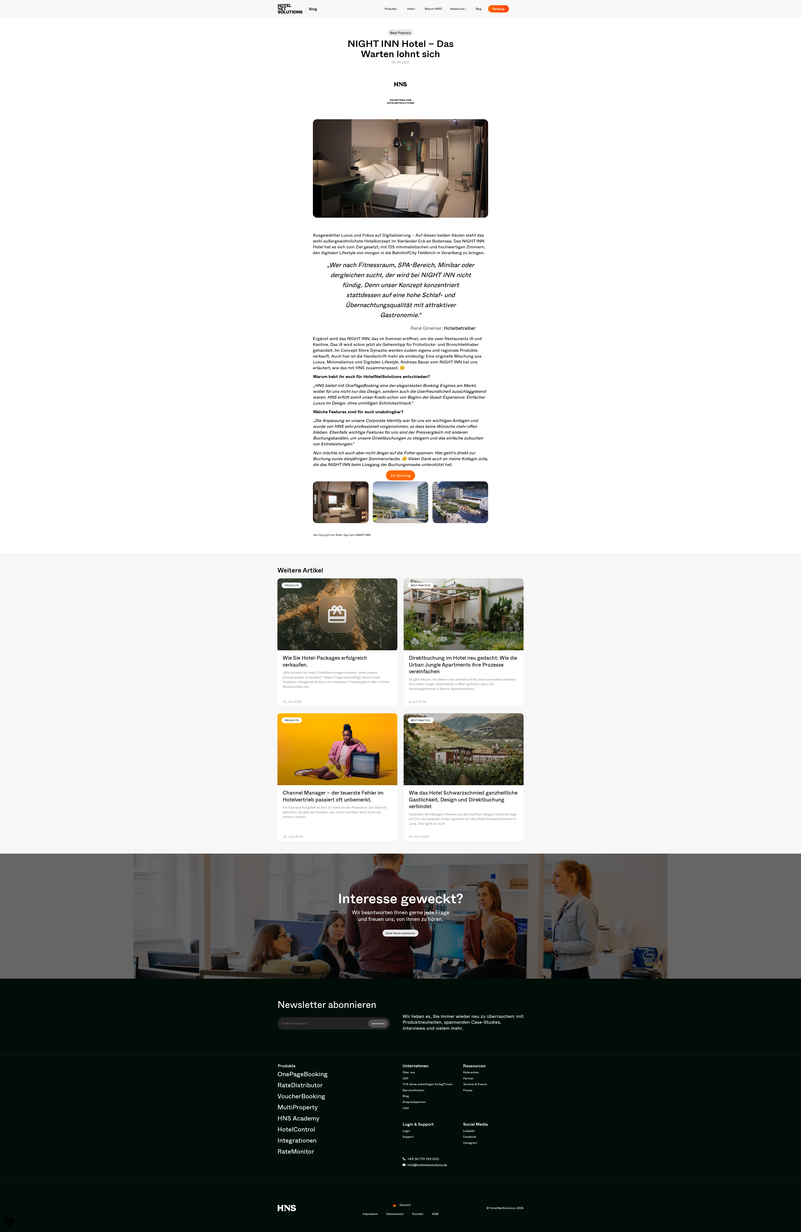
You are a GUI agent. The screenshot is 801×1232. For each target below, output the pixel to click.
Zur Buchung (400, 475)
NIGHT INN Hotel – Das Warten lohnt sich (401, 48)
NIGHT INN (363, 535)
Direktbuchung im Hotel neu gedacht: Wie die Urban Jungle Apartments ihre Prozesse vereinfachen (463, 664)
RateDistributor (300, 1085)
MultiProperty (297, 1107)
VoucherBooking (301, 1096)
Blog (313, 9)
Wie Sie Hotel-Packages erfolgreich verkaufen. (325, 661)
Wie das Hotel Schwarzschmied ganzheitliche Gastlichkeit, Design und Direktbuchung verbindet (463, 799)
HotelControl (296, 1129)
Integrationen (296, 1140)
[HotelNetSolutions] (286, 1208)
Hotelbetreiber (460, 328)
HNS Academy (298, 1118)
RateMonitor (295, 1151)
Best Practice (400, 32)
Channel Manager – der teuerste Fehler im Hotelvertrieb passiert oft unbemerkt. (333, 796)
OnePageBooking (362, 385)
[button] (9, 1223)
